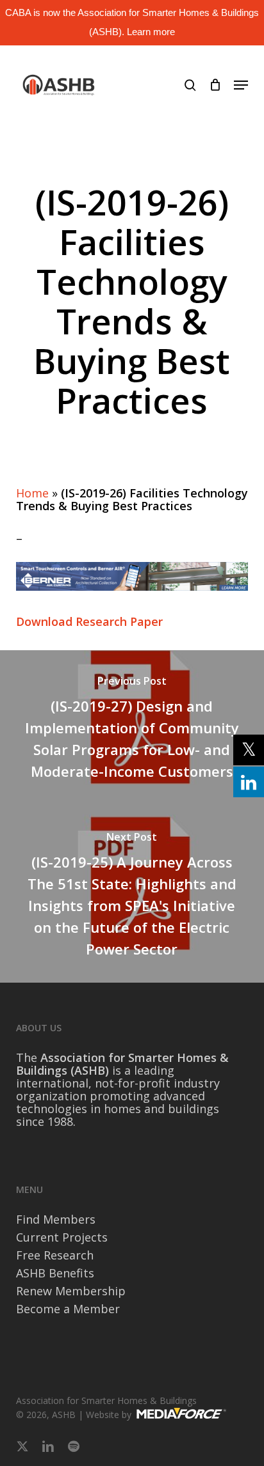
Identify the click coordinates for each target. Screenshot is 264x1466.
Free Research (55, 1255)
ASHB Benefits (55, 1273)
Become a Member (68, 1308)
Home (32, 493)
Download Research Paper (89, 621)
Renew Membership (71, 1290)
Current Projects (62, 1237)
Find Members (55, 1219)
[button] (241, 85)
